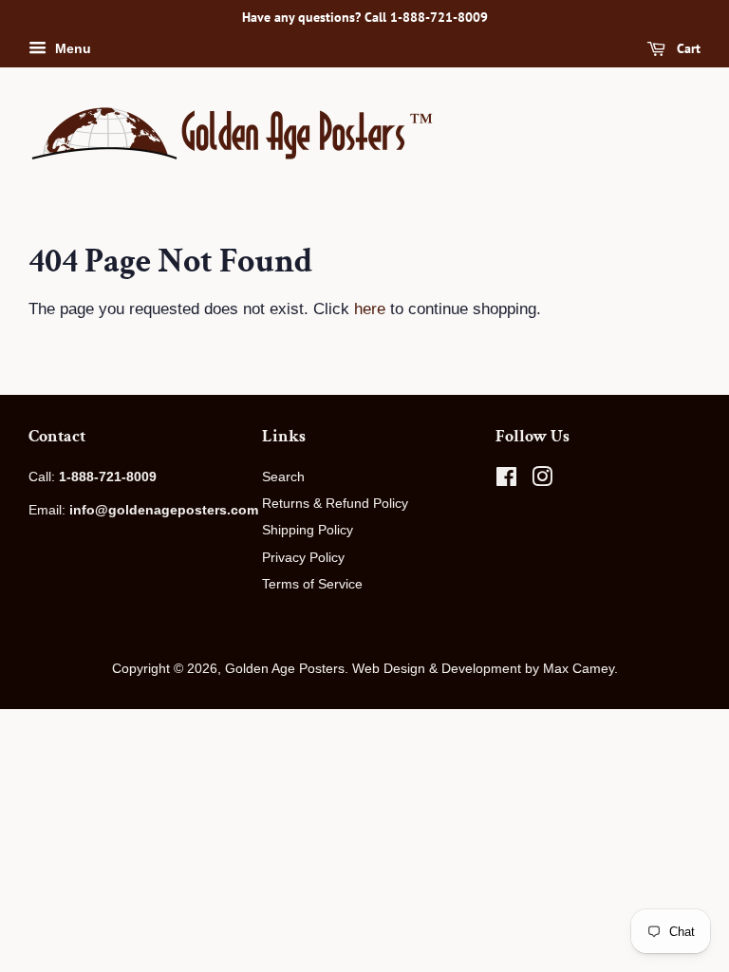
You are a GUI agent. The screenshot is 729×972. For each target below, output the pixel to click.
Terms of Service (312, 583)
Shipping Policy (307, 529)
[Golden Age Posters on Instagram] (542, 480)
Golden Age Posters (285, 668)
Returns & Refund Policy (335, 503)
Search (283, 476)
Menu (71, 48)
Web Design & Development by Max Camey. (485, 668)
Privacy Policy (303, 557)
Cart (687, 48)
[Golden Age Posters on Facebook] (506, 480)
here (369, 309)
